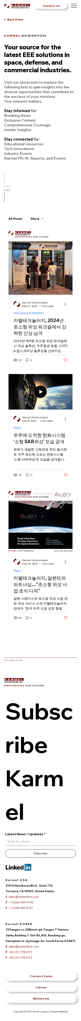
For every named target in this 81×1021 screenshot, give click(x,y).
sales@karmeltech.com (22, 946)
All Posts (15, 219)
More (35, 219)
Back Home (15, 19)
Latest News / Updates (25, 834)
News (17, 428)
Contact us (13, 660)
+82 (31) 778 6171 (19, 952)
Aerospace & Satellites (29, 313)
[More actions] (66, 304)
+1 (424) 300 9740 (19, 902)
